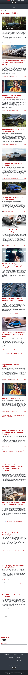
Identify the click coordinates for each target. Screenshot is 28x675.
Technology (10, 657)
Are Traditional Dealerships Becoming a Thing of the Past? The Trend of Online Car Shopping (13, 467)
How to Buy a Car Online (11, 398)
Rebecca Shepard (6, 349)
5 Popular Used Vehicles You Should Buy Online (12, 164)
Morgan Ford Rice (6, 76)
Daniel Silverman (6, 411)
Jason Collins (5, 41)
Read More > (24, 41)
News (22, 654)
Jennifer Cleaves (6, 245)
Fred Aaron (5, 279)
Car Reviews (15, 654)
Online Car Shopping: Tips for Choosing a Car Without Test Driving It (13, 432)
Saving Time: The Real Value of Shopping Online (13, 566)
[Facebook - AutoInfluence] (13, 2)
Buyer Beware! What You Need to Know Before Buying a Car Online (13, 334)
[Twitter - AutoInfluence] (15, 2)
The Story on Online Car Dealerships (11, 534)
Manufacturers (10, 660)
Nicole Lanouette (6, 178)
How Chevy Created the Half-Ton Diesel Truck (13, 130)
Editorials (18, 657)
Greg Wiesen (5, 579)
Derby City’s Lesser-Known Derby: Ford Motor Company (12, 299)
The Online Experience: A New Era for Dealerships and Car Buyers (13, 62)
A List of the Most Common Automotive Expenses (12, 231)
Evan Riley (5, 446)
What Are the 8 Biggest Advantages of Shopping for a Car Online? (13, 266)
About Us (19, 660)
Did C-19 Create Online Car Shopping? (12, 596)
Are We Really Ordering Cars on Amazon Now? (13, 27)
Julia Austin (5, 211)
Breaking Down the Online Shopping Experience (12, 96)
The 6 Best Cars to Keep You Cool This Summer (12, 198)
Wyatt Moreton (6, 144)
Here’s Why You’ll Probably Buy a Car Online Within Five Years (13, 503)
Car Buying (6, 654)
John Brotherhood (6, 313)
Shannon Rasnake (6, 110)
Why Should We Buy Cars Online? (11, 365)
